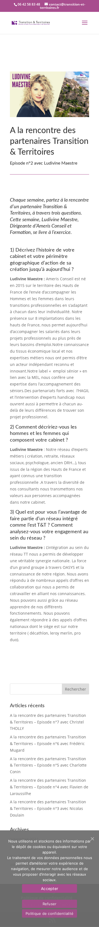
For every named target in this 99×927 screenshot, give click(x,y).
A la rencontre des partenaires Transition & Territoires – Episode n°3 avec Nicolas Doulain (48, 808)
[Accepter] (92, 838)
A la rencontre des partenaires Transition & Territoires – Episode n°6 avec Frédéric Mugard (48, 743)
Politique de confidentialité (49, 913)
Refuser (50, 904)
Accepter (49, 888)
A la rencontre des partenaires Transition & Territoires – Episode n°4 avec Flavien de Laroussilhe (49, 787)
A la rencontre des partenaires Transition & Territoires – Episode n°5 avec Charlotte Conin (48, 765)
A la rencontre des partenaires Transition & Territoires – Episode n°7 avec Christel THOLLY (48, 722)
